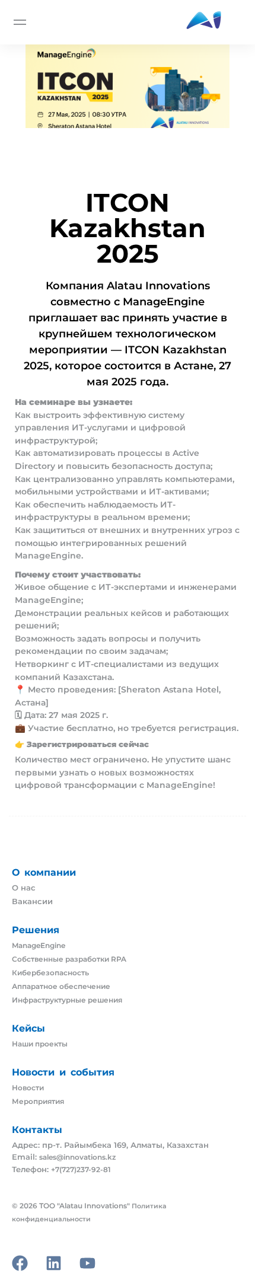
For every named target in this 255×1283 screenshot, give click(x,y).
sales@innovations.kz (77, 1157)
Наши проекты (40, 1044)
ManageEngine (38, 945)
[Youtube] (87, 1263)
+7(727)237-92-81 (81, 1170)
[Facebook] (20, 1263)
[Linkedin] (54, 1263)
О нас (24, 887)
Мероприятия (38, 1101)
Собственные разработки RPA (69, 959)
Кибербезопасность (50, 973)
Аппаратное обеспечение (61, 986)
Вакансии (32, 901)
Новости (28, 1088)
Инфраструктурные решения (67, 1000)
